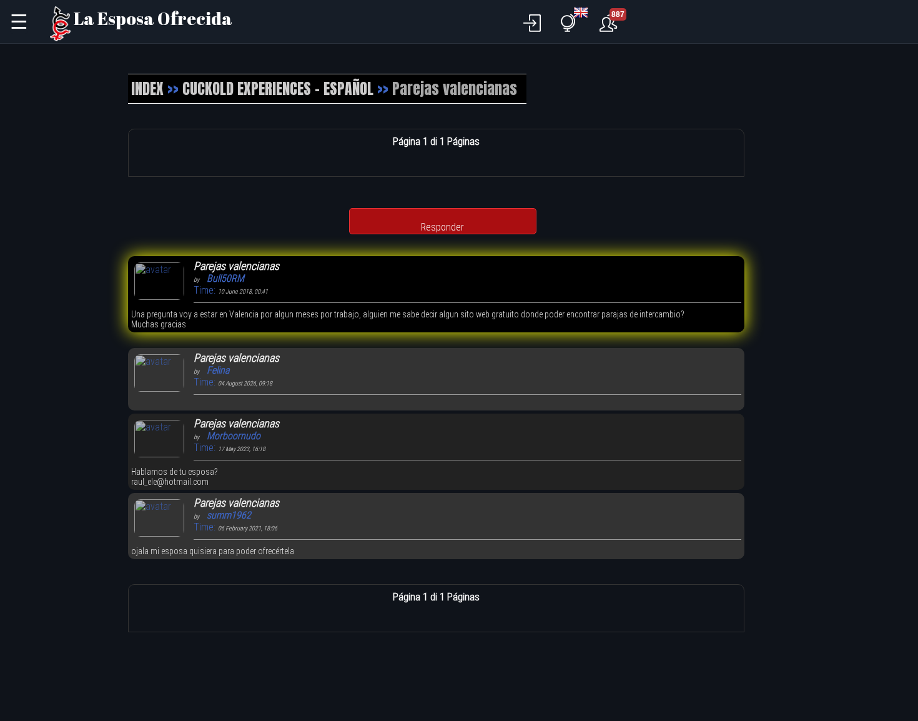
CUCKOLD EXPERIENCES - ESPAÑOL (277, 88)
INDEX (147, 88)
